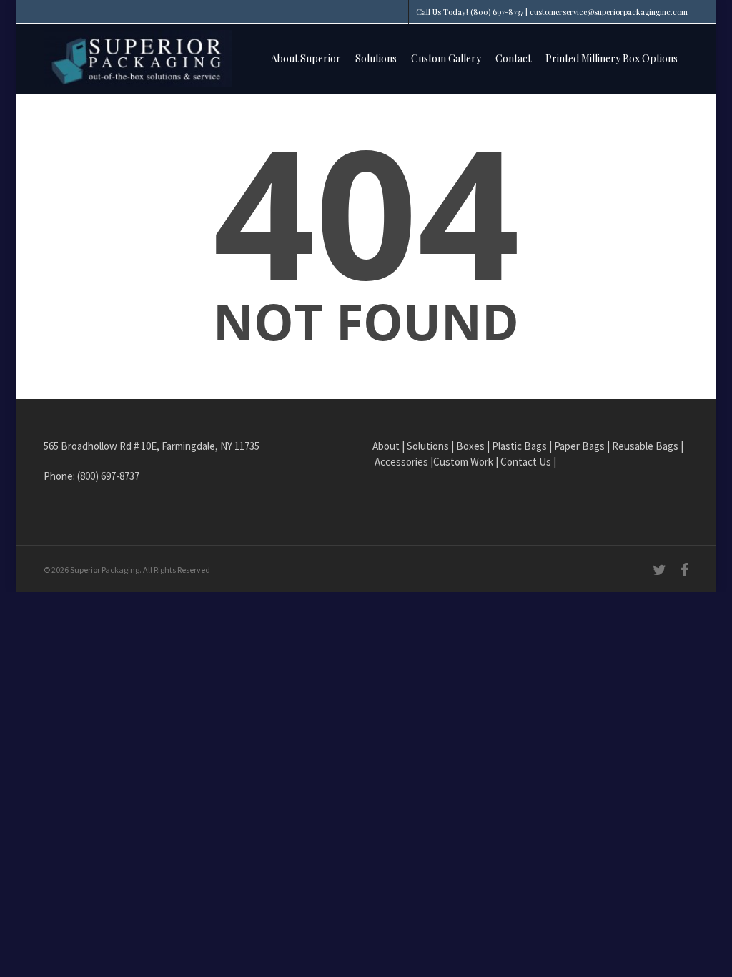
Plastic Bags (519, 446)
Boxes (470, 446)
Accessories (401, 461)
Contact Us (525, 461)
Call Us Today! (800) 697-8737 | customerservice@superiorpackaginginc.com (552, 11)
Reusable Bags (645, 446)
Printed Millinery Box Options (611, 58)
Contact (513, 58)
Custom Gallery (446, 58)
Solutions (376, 58)
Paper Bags (579, 446)
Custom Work (463, 461)
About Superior (306, 58)
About (386, 446)
